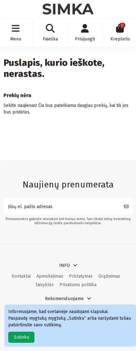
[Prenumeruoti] (126, 206)
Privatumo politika (77, 284)
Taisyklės (44, 284)
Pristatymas (81, 276)
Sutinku (21, 337)
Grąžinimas (109, 276)
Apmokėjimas (49, 276)
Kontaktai (21, 276)
